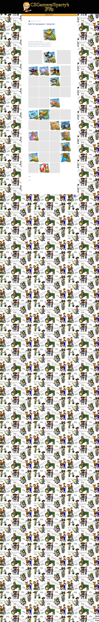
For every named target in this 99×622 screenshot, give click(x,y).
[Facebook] (75, 196)
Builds (30, 176)
